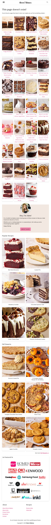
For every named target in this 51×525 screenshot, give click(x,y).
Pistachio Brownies (31, 179)
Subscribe (28, 510)
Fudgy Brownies (7, 51)
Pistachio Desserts (7, 114)
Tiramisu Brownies (43, 159)
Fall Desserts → (44, 453)
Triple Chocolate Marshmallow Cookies (7, 75)
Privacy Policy (6, 512)
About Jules (25, 229)
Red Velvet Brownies (7, 198)
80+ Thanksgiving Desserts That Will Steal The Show (43, 137)
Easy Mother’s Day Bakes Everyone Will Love (31, 116)
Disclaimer (5, 514)
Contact (5, 516)
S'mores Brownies (19, 179)
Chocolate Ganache (31, 32)
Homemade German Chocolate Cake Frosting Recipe (43, 53)
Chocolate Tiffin (19, 32)
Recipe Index (29, 508)
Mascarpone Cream (31, 94)
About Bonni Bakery (8, 508)
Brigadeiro (7, 179)
